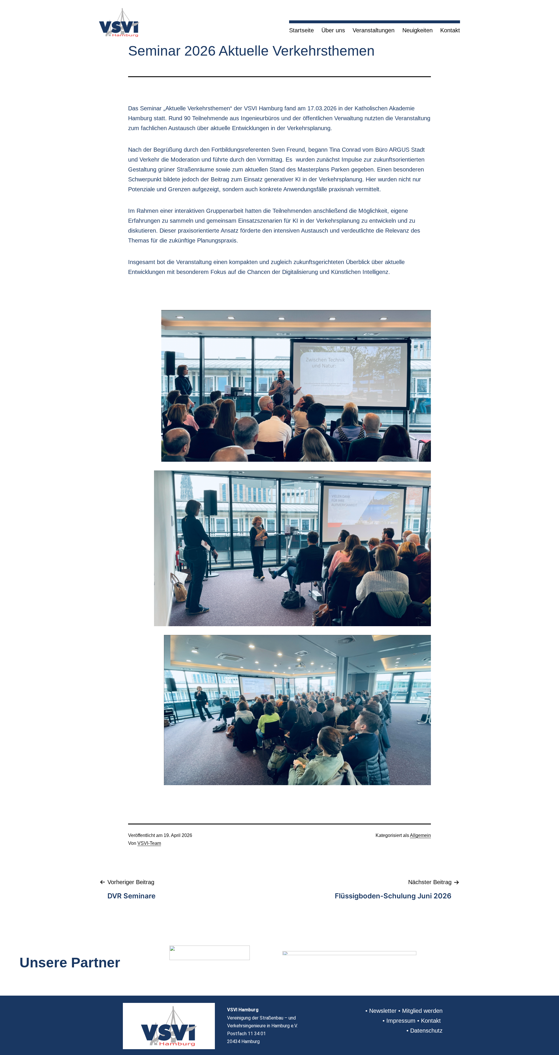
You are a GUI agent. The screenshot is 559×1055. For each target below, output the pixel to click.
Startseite (301, 30)
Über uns (333, 30)
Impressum (400, 1020)
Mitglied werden (422, 1011)
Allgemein (420, 835)
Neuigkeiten (417, 30)
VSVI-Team (149, 843)
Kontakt (450, 30)
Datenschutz (426, 1030)
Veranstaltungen (374, 30)
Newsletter (383, 1011)
